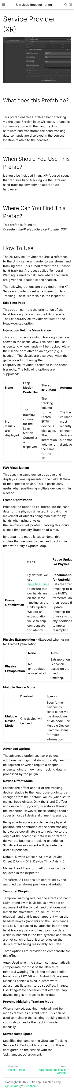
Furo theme (31, 1086)
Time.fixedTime (38, 584)
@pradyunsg (13, 1086)
